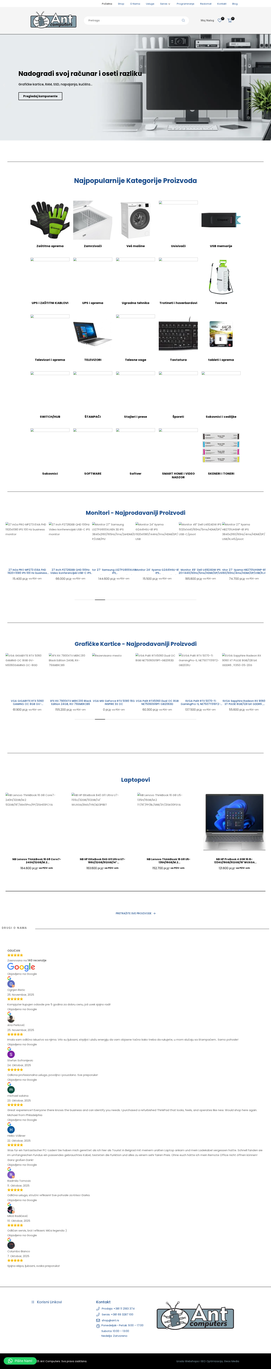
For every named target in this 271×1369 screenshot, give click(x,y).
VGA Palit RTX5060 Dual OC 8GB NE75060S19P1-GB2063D (157, 702)
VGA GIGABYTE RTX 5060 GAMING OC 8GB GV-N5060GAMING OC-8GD (27, 704)
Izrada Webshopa (187, 1361)
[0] (220, 20)
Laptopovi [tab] (135, 780)
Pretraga (183, 20)
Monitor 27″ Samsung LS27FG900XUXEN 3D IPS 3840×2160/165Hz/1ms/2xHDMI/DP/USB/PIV (114, 573)
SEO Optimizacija (212, 1361)
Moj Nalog (207, 20)
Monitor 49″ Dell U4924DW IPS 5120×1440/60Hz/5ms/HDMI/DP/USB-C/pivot (200, 573)
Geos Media (231, 1361)
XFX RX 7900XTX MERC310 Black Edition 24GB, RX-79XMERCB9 (70, 702)
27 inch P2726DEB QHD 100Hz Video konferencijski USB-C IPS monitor (70, 573)
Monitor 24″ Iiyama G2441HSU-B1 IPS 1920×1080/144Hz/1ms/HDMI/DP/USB (157, 573)
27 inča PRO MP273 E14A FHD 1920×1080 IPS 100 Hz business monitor (27, 573)
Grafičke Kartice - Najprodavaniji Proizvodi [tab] (136, 644)
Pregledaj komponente (40, 96)
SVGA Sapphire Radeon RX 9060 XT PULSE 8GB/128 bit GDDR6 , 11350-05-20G (244, 704)
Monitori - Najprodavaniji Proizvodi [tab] (135, 513)
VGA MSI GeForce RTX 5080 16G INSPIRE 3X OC (114, 702)
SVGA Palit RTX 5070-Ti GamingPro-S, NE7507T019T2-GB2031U (200, 704)
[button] (4, 85)
